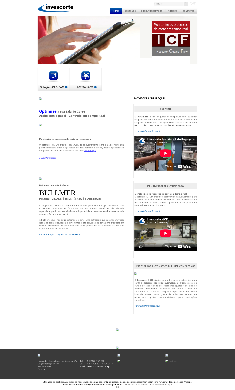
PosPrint (165, 108)
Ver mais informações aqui (147, 131)
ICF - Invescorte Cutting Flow (165, 186)
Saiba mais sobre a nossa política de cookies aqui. (147, 384)
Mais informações (47, 157)
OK (117, 387)
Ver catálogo (90, 150)
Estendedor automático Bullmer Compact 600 (165, 266)
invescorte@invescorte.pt (98, 366)
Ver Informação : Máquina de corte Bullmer (60, 234)
